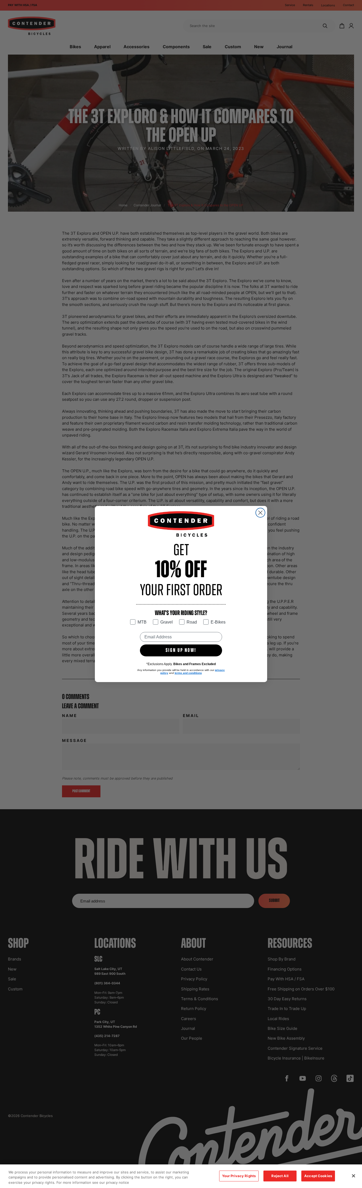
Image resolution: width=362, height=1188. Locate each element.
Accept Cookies (318, 1176)
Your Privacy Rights (239, 1176)
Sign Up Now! (181, 650)
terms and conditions (188, 672)
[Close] (353, 1176)
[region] (181, 1176)
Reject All (279, 1176)
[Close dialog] (260, 512)
